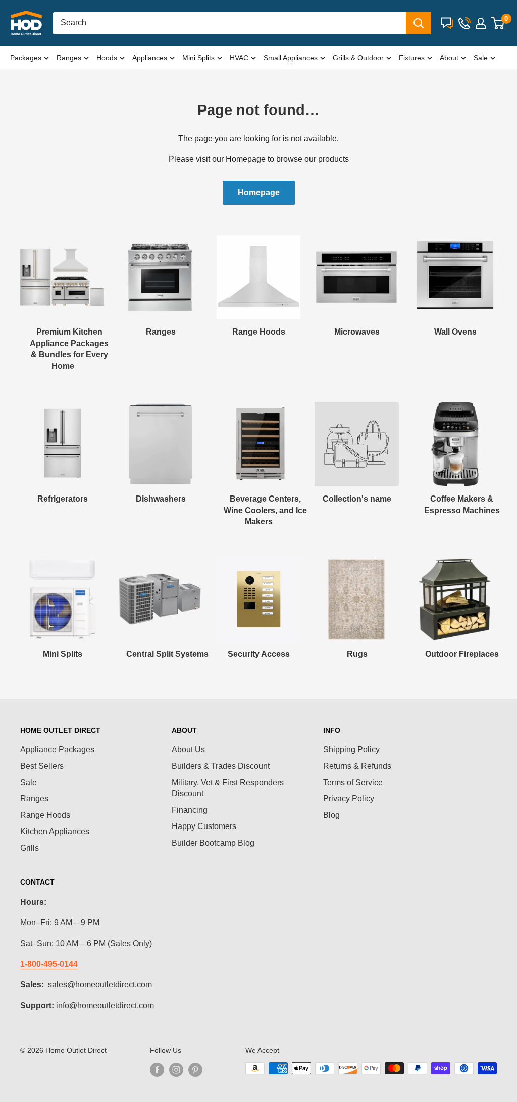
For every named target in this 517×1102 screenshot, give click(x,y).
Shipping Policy (351, 749)
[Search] (418, 23)
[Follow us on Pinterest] (195, 1069)
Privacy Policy (348, 798)
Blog (331, 815)
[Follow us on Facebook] (157, 1069)
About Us (188, 749)
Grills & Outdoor (358, 57)
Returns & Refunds (357, 766)
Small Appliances (291, 57)
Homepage (259, 192)
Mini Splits (198, 57)
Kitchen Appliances (54, 831)
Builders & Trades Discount (221, 766)
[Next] (496, 293)
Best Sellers (42, 766)
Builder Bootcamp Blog (213, 843)
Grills (29, 848)
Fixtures (412, 57)
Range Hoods (45, 815)
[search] (229, 23)
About (449, 57)
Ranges (69, 57)
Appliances (149, 57)
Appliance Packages (57, 749)
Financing (190, 810)
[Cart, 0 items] (497, 23)
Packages (25, 57)
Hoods (106, 57)
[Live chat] (447, 23)
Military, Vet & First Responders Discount (228, 788)
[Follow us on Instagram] (176, 1069)
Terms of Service (353, 782)
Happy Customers (204, 826)
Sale (481, 57)
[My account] (481, 23)
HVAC (239, 57)
